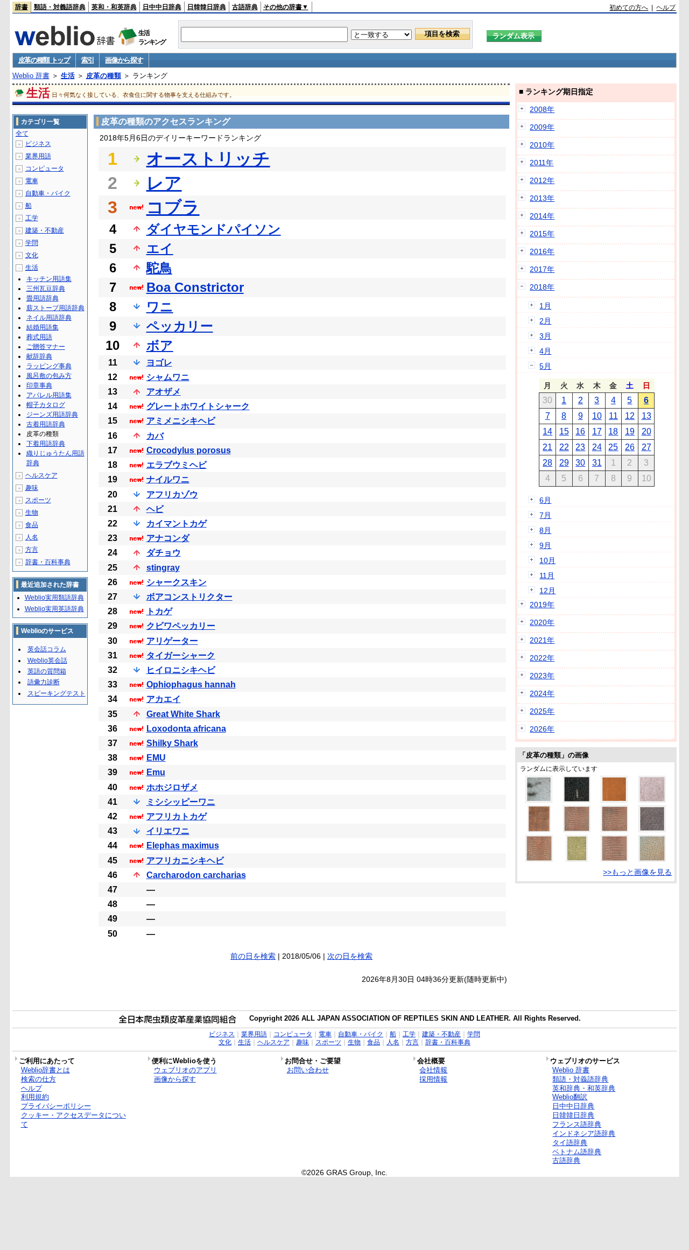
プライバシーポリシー (56, 1106)
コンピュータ (44, 168)
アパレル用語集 (49, 395)
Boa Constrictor (195, 287)
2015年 (542, 233)
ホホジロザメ (172, 787)
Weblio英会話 (47, 660)
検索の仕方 (38, 1079)
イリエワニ (167, 830)
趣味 (31, 487)
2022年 (542, 658)
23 (580, 447)
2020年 (542, 622)
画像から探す (124, 60)
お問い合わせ (308, 1070)
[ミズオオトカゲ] (539, 829)
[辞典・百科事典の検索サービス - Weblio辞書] (64, 43)
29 (564, 462)
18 (613, 431)
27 (646, 447)
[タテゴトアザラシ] (538, 800)
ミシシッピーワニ (180, 801)
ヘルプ (666, 7)
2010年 (542, 145)
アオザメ (163, 391)
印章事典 (39, 385)
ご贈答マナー (45, 346)
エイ (159, 248)
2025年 (542, 711)
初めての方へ (628, 7)
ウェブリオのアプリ (185, 1070)
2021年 (542, 640)
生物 (31, 512)
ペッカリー (179, 326)
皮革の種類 (103, 76)
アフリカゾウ (172, 494)
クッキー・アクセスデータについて (73, 1119)
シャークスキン (176, 582)
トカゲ (159, 611)
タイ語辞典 (569, 1143)
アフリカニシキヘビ (185, 860)
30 (580, 462)
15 (564, 431)
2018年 (542, 287)
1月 (545, 305)
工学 (31, 218)
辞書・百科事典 (48, 562)
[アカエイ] (576, 800)
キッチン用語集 (49, 279)
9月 (545, 545)
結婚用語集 (42, 327)
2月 (545, 321)
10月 (547, 560)
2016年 (542, 251)
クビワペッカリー (180, 625)
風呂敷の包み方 (49, 376)
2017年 (542, 269)
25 (613, 447)
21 (547, 447)
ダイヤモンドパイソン (213, 229)
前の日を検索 (253, 956)
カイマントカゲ (176, 523)
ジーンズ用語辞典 (52, 414)
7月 (545, 515)
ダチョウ (163, 552)
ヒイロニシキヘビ (180, 670)
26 (630, 447)
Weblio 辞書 (31, 76)
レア (164, 183)
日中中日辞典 (162, 7)
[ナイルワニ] (539, 859)
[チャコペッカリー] (652, 800)
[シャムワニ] (614, 829)
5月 (545, 366)
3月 (545, 336)
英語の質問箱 (46, 671)
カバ (155, 435)
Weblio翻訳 (569, 1097)
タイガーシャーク (180, 655)
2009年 (542, 127)
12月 (547, 590)
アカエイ (163, 699)
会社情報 (433, 1070)
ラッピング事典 (49, 366)
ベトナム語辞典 (576, 1152)
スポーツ (38, 500)
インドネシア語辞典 (583, 1133)
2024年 (542, 693)
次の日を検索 (349, 956)
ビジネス (38, 144)
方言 (31, 549)
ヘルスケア (41, 475)
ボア (159, 345)
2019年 (542, 604)
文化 (31, 255)
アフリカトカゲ (176, 816)
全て (22, 133)
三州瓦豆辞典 (45, 288)
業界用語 (38, 156)
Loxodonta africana (186, 728)
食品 (31, 525)
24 (597, 447)
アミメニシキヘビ (180, 420)
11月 (546, 575)
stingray (163, 567)
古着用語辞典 (45, 424)
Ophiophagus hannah (191, 684)
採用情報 (433, 1079)
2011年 (541, 162)
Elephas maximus (182, 845)
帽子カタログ (45, 405)
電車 (31, 181)
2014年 (542, 216)
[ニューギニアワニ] (614, 859)
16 (580, 431)
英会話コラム (46, 649)
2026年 (542, 729)
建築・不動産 (44, 230)
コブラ (173, 207)
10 (597, 415)
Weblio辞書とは (45, 1070)
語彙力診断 (43, 682)
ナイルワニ (167, 479)
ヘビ (155, 509)
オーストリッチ (208, 158)
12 (630, 415)
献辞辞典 (39, 356)
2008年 (542, 109)
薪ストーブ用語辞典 (55, 308)
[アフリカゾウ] (652, 829)
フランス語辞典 (576, 1124)
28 (547, 462)
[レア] (652, 859)
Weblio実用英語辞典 (54, 609)
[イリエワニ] (576, 829)
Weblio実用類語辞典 (54, 597)
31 (597, 462)
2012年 (542, 180)
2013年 (542, 198)
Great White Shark (183, 714)
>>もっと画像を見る (637, 872)
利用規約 (35, 1097)
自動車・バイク (48, 193)
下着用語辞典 (45, 443)
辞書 (21, 7)
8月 (545, 530)
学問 (31, 243)
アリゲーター (172, 640)
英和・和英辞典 (114, 7)
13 (646, 415)
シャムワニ (167, 377)
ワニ (159, 306)
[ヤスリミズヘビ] (577, 859)
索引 (87, 60)
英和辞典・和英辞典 (583, 1088)
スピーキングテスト (56, 693)
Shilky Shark (172, 743)
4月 (545, 351)
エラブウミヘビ (176, 464)
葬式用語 (39, 337)
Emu (155, 772)
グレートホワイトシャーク (198, 406)
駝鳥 (159, 268)
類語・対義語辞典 (60, 7)
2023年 (542, 675)
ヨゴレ (159, 362)
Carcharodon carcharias (196, 875)
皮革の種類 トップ (44, 60)
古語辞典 (245, 7)
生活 (68, 76)
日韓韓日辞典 (206, 7)
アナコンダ (167, 538)
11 (613, 415)
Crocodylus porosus (188, 450)
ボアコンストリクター (189, 596)
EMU (156, 757)
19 (630, 431)
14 (547, 431)
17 (597, 431)
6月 (545, 500)
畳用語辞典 (42, 298)
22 (564, 447)
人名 (31, 537)
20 (646, 431)
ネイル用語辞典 (49, 317)
